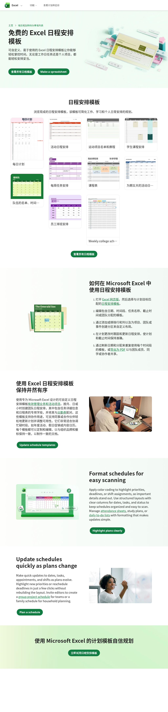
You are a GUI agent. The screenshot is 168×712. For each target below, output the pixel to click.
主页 (11, 25)
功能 (32, 5)
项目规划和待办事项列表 (30, 25)
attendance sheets (113, 511)
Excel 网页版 (110, 299)
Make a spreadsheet (53, 72)
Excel (15, 5)
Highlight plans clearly (107, 530)
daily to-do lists (99, 515)
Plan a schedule (30, 612)
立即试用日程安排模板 (84, 653)
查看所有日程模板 (21, 72)
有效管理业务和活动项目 (44, 404)
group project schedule (34, 596)
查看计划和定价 (51, 5)
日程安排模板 (110, 303)
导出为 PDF (117, 349)
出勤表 (61, 412)
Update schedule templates (37, 445)
